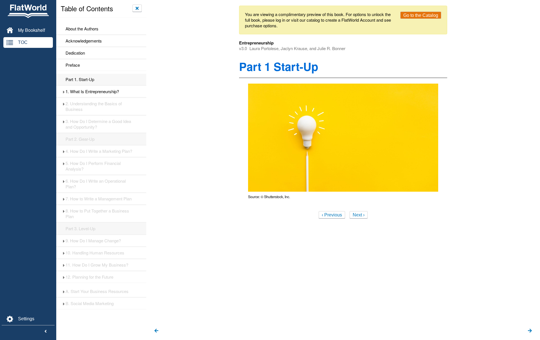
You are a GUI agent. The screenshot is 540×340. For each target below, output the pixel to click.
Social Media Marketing (90, 303)
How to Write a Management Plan (99, 199)
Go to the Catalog (420, 15)
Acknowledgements (84, 41)
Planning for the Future (89, 277)
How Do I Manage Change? (93, 240)
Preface (73, 65)
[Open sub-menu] (64, 91)
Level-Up (80, 228)
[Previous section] (156, 331)
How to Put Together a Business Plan (97, 213)
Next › (358, 214)
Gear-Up (80, 139)
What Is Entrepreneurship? (92, 91)
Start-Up (80, 79)
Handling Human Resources (95, 253)
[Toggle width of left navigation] (45, 331)
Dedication (75, 53)
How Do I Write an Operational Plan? (96, 183)
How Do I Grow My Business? (97, 265)
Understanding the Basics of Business (94, 106)
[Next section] (530, 331)
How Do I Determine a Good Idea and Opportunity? (98, 124)
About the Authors (82, 29)
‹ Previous (332, 214)
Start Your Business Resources (97, 291)
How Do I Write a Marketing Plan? (99, 151)
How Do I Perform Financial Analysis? (93, 166)
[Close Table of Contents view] (137, 8)
